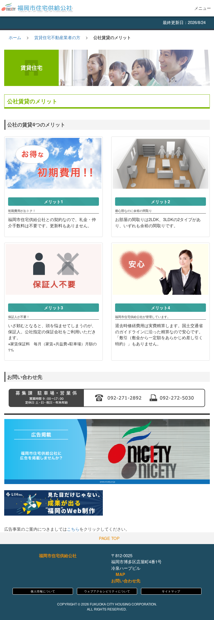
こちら (73, 529)
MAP (120, 574)
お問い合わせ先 (125, 581)
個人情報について (43, 591)
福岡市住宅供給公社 (58, 555)
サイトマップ (171, 591)
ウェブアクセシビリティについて (107, 591)
